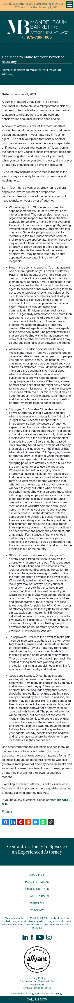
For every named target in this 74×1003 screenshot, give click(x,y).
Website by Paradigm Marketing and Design (37, 993)
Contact (37, 910)
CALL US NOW (37, 999)
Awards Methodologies (37, 987)
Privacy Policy (37, 978)
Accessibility (37, 984)
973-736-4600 (39, 37)
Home (6, 70)
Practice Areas (37, 881)
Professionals (37, 889)
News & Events (37, 896)
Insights (37, 903)
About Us (36, 874)
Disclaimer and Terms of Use (37, 981)
